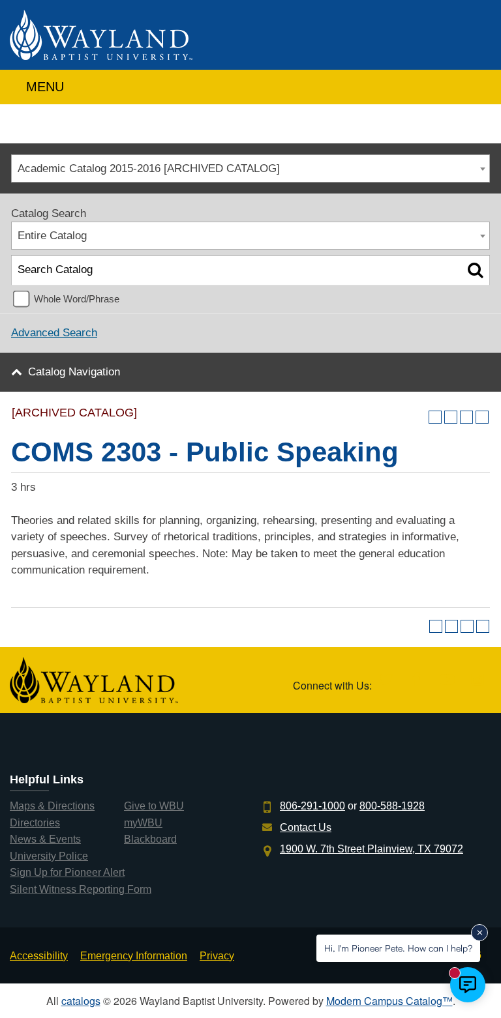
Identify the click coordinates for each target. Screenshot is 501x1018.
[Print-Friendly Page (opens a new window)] (466, 417)
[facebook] (416, 680)
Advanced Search (54, 333)
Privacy (217, 955)
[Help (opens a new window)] (482, 417)
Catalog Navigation (74, 372)
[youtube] (447, 680)
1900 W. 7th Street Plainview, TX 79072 (371, 848)
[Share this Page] (450, 417)
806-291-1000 (312, 805)
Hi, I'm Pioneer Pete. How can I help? (398, 947)
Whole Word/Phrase (76, 298)
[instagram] (477, 680)
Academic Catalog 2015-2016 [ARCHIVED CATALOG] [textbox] (149, 168)
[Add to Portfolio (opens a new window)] (435, 417)
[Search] (475, 270)
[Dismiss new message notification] (479, 932)
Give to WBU (154, 805)
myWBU (143, 822)
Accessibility (39, 955)
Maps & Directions (52, 805)
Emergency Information (133, 955)
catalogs (80, 1000)
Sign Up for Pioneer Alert (67, 872)
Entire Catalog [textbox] (52, 235)
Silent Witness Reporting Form (80, 889)
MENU (43, 87)
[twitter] (386, 680)
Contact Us (305, 827)
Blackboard (150, 839)
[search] (477, 84)
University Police (49, 856)
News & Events (45, 839)
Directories (35, 822)
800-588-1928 (392, 805)
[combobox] (250, 168)
